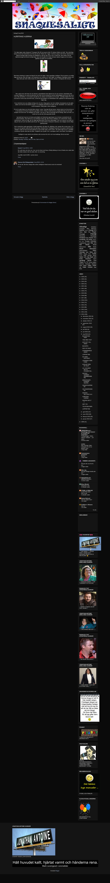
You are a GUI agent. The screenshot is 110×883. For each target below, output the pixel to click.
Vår (80, 267)
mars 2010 (86, 414)
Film (89, 232)
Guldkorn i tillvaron (87, 504)
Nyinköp (83, 456)
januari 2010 (86, 419)
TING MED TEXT (87, 340)
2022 (82, 286)
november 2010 (87, 318)
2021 (82, 288)
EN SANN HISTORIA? (86, 357)
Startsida (44, 197)
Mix (89, 247)
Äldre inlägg (70, 197)
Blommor (93, 228)
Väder (84, 267)
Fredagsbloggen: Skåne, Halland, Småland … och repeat (87, 437)
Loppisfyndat (82, 243)
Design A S (92, 230)
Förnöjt (93, 234)
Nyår (87, 252)
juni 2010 (85, 331)
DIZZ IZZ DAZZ (86, 348)
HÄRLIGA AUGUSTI (86, 479)
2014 (82, 305)
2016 (82, 300)
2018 (82, 295)
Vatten (94, 262)
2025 (82, 279)
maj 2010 (85, 334)
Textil (95, 260)
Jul (87, 239)
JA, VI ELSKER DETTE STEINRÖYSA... (87, 369)
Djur (85, 232)
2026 (82, 276)
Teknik (89, 260)
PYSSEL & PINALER (87, 490)
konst (90, 239)
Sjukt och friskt (40, 139)
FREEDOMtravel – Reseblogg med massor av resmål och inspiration (88, 432)
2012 (82, 309)
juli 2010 (85, 329)
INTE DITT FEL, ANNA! (86, 343)
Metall (94, 244)
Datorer (81, 230)
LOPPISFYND (86, 354)
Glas (87, 237)
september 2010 (87, 323)
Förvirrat (82, 236)
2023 (82, 283)
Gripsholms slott (85, 485)
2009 (82, 421)
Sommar (88, 259)
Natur (94, 250)
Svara (19, 157)
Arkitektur (93, 227)
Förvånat (26, 139)
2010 (82, 314)
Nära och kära (32, 139)
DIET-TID (84, 404)
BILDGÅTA (85, 346)
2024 (82, 281)
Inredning (82, 239)
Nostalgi (82, 252)
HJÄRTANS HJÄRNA (85, 397)
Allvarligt (21, 139)
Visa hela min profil (84, 158)
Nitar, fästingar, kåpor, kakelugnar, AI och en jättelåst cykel (86, 447)
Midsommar (82, 247)
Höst (95, 237)
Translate (92, 83)
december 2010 (87, 316)
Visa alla (94, 509)
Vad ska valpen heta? (86, 499)
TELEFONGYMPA (87, 406)
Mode (94, 247)
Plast (89, 254)
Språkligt (82, 260)
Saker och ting (84, 257)
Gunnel (20, 148)
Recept (90, 255)
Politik (94, 254)
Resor (94, 255)
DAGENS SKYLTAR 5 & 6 (87, 393)
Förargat (82, 234)
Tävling (90, 262)
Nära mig (83, 470)
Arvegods (82, 228)
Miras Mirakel (85, 484)
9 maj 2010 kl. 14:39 (27, 148)
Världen (90, 267)
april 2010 (86, 412)
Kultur (83, 241)
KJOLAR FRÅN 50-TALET (86, 365)
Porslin (80, 255)
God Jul (83, 506)
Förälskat (82, 238)
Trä (85, 262)
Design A (87, 230)
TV (87, 262)
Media (87, 244)
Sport (94, 258)
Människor (93, 248)
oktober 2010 (86, 321)
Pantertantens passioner (85, 454)
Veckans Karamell (84, 264)
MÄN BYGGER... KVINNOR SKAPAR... (87, 381)
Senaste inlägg (18, 197)
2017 (82, 297)
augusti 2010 (86, 327)
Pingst (85, 254)
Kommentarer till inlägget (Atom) (48, 202)
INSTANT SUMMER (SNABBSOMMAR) (87, 375)
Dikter (81, 232)
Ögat (95, 267)
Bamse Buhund (85, 498)
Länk (88, 243)
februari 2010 (86, 416)
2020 (82, 290)
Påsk (85, 255)
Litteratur (93, 241)
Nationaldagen (83, 250)
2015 (82, 302)
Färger (94, 232)
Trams (81, 262)
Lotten (83, 444)
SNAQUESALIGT (86, 478)
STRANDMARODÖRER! (87, 351)
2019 (82, 293)
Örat (80, 268)
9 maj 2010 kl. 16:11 (39, 162)
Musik (81, 248)
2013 (82, 307)
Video (89, 265)
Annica (91, 139)
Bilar (88, 228)
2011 (82, 312)
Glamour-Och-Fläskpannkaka (25, 162)
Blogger (57, 870)
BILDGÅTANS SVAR (86, 336)
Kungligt (87, 241)
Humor (91, 238)
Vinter (94, 265)
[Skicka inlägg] (31, 137)
